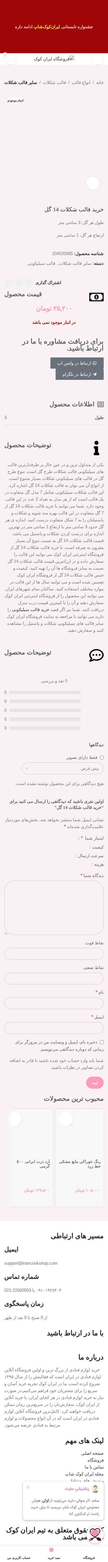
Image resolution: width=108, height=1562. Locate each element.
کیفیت (97, 847)
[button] (65, 1119)
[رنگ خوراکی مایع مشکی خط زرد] (80, 1133)
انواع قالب (81, 82)
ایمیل (97, 1016)
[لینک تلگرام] (8, 282)
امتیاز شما (92, 838)
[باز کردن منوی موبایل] (98, 59)
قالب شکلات (54, 82)
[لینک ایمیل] (29, 282)
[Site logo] (54, 58)
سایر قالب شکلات (20, 82)
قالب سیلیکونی (41, 263)
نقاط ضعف (93, 967)
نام (100, 992)
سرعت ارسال (90, 855)
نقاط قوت (94, 942)
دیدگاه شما (92, 875)
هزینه (98, 864)
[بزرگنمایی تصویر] (92, 183)
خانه (100, 82)
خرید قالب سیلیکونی (30, 609)
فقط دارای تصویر (81, 757)
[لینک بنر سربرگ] (54, 26)
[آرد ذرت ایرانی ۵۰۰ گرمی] (28, 1133)
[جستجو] (83, 59)
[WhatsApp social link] (19, 282)
